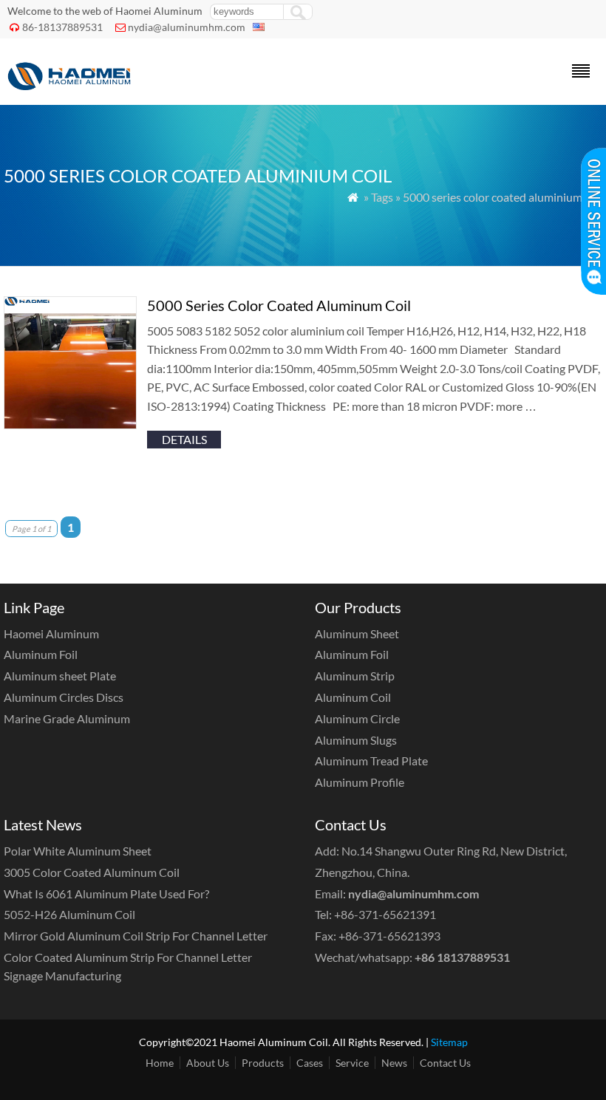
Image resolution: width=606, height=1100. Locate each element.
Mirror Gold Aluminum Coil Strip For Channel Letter (136, 936)
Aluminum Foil (41, 654)
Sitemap (449, 1042)
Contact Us (445, 1062)
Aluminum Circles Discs (63, 697)
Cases (309, 1062)
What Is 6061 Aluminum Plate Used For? (106, 894)
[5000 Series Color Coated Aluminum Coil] (70, 424)
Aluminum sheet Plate (60, 676)
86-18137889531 (62, 27)
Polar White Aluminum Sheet (78, 851)
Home (160, 1062)
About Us (207, 1062)
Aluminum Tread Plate (371, 761)
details (184, 439)
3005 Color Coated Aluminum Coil (92, 872)
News (394, 1062)
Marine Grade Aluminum (67, 718)
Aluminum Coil (353, 697)
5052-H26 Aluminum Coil (69, 914)
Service (352, 1062)
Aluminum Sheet (357, 633)
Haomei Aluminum (51, 633)
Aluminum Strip (355, 676)
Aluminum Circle (357, 718)
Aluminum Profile (359, 782)
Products (263, 1062)
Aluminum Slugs (356, 740)
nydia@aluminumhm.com (186, 27)
